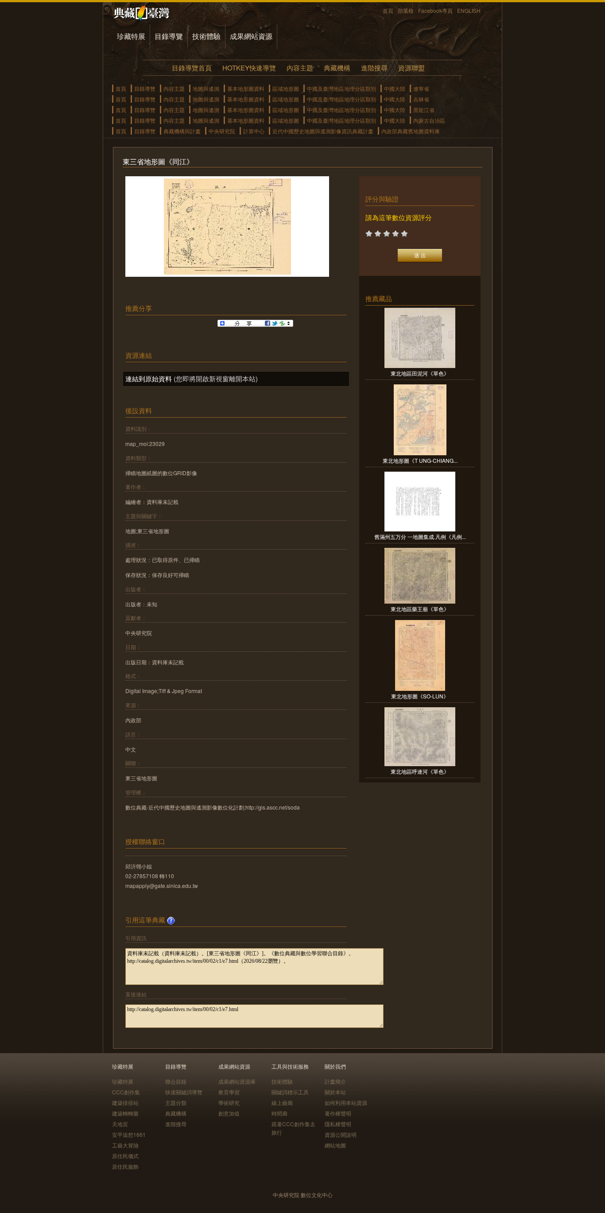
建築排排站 (125, 1102)
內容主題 (300, 67)
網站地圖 (335, 1145)
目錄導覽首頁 (192, 67)
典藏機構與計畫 (182, 131)
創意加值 (229, 1113)
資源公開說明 (341, 1134)
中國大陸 (394, 88)
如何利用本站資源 (346, 1102)
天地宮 (120, 1124)
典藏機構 (337, 67)
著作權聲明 (338, 1113)
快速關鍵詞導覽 (183, 1092)
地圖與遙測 (206, 88)
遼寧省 (421, 88)
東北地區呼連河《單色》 (420, 771)
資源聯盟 (411, 67)
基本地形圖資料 (245, 88)
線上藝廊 (282, 1102)
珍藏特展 (131, 36)
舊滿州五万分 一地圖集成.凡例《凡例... (420, 536)
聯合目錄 (175, 1081)
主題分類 (175, 1102)
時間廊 (279, 1113)
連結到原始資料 (148, 378)
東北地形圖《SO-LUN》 (420, 696)
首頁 (388, 10)
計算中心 (253, 131)
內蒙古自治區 (429, 120)
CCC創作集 (126, 1092)
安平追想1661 (129, 1134)
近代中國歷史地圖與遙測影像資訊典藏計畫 (322, 131)
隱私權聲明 (338, 1124)
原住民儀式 (125, 1155)
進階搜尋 (374, 67)
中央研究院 (222, 131)
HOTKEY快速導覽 (249, 67)
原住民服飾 (125, 1166)
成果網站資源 (251, 36)
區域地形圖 (285, 88)
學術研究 (229, 1102)
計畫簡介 (335, 1081)
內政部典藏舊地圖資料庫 (410, 131)
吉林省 (421, 99)
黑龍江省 (423, 109)
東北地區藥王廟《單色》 (420, 608)
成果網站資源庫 (237, 1081)
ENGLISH (469, 10)
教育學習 (229, 1092)
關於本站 (335, 1092)
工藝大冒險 (125, 1145)
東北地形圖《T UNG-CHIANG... (420, 460)
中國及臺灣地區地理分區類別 (341, 88)
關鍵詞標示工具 (290, 1092)
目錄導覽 (169, 36)
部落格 (406, 10)
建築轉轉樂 (125, 1113)
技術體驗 (206, 36)
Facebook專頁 (435, 10)
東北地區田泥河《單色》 (420, 373)
